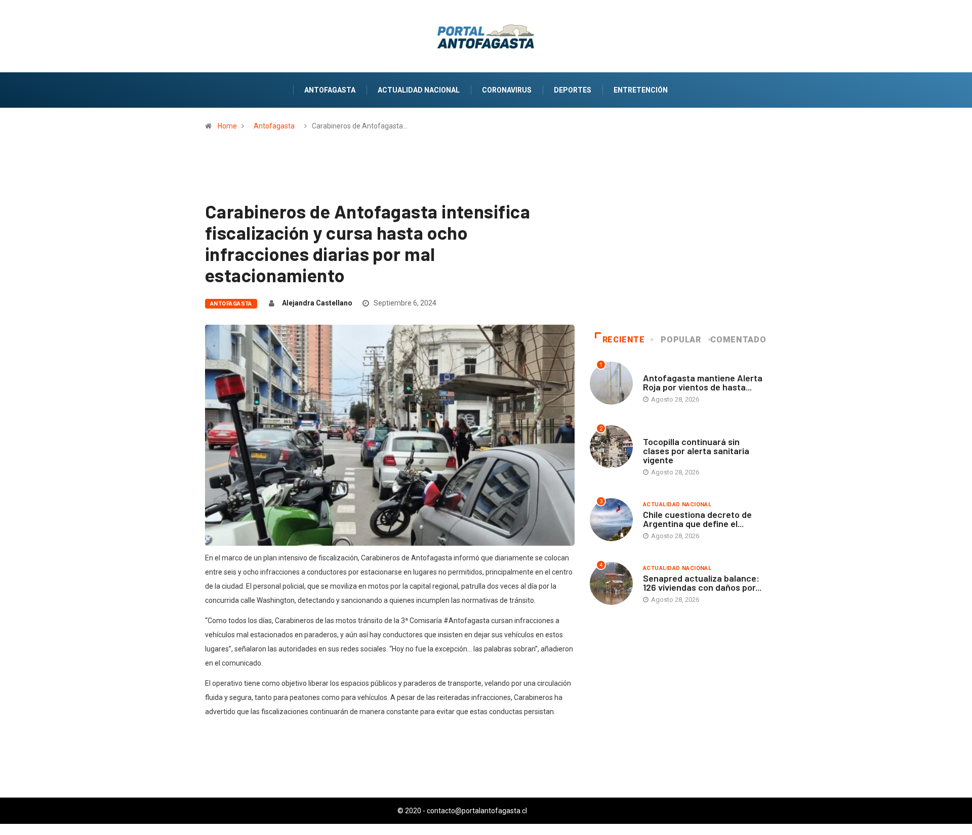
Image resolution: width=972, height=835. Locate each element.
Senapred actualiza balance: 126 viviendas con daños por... (702, 583)
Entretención (641, 90)
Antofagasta (329, 90)
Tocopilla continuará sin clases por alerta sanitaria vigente (696, 450)
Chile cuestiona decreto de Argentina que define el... (697, 519)
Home (227, 126)
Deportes (572, 90)
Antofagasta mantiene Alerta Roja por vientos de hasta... (702, 382)
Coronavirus (507, 90)
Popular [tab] (681, 339)
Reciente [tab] (623, 339)
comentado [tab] (738, 339)
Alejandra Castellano (317, 303)
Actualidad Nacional (419, 90)
